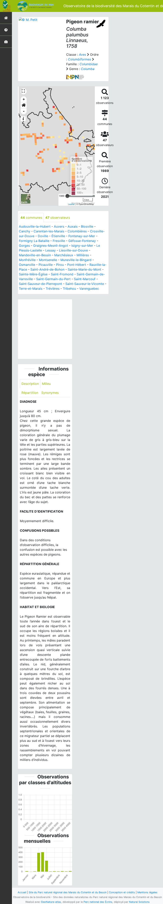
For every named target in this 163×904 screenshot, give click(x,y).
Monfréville (27, 260)
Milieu (46, 384)
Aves (82, 55)
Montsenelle (48, 260)
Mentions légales (147, 892)
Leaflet (71, 204)
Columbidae (89, 64)
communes (31, 217)
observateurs (57, 217)
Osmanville (27, 265)
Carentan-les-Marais (49, 231)
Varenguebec (89, 289)
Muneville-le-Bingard (75, 260)
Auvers (59, 226)
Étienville (58, 236)
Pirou (60, 265)
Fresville (59, 241)
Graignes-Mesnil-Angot (50, 246)
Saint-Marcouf (84, 279)
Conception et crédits (122, 892)
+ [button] (24, 99)
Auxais (73, 226)
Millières (83, 255)
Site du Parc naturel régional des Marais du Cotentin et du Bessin (68, 892)
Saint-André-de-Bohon (47, 269)
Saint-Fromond (62, 274)
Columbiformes (79, 59)
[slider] (67, 196)
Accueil (22, 892)
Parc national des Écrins (97, 901)
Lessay (50, 250)
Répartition (29, 393)
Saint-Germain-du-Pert (53, 279)
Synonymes (50, 393)
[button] (24, 105)
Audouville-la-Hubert (34, 226)
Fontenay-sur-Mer (81, 236)
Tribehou (69, 289)
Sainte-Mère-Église (33, 274)
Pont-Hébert (76, 265)
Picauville (46, 265)
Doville (43, 236)
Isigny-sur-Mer (82, 246)
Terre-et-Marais (30, 289)
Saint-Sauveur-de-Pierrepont (40, 284)
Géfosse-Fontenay (82, 241)
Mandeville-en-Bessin (35, 255)
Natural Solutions (139, 901)
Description (30, 384)
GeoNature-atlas (51, 901)
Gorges (24, 246)
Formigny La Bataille (34, 241)
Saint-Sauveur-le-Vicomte (84, 284)
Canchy (24, 231)
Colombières (77, 231)
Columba (87, 69)
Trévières (52, 289)
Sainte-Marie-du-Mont (84, 269)
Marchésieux (63, 255)
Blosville (87, 226)
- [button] (24, 111)
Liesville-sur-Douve (73, 250)
